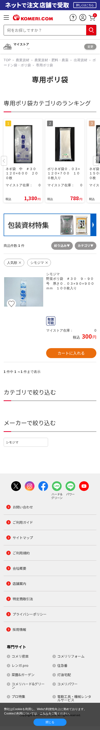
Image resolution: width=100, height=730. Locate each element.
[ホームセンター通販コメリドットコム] (33, 19)
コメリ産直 (20, 656)
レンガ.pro (20, 665)
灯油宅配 (64, 674)
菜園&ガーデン (23, 674)
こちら (44, 713)
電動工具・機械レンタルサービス (74, 698)
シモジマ (12, 442)
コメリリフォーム (70, 656)
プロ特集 (18, 696)
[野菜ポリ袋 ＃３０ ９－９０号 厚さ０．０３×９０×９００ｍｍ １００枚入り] (24, 292)
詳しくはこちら (85, 5)
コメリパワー (67, 684)
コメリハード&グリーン (28, 685)
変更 (90, 46)
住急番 (62, 665)
